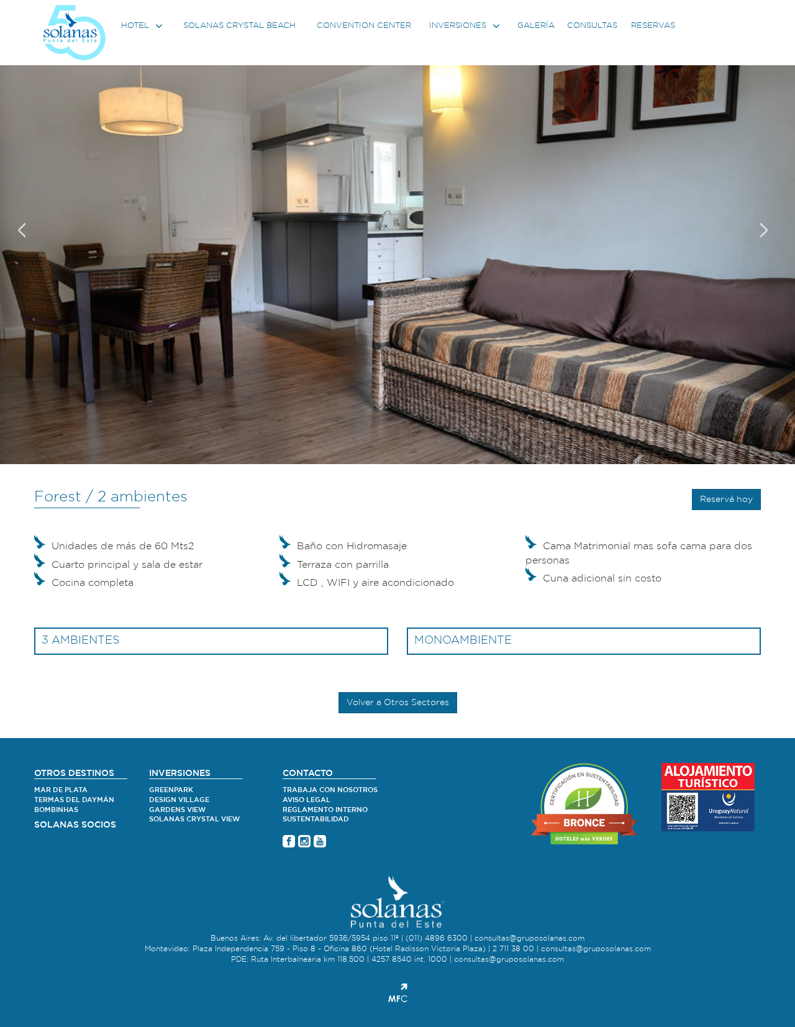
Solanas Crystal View (194, 819)
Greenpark (171, 790)
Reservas (653, 26)
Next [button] (764, 225)
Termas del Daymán (74, 799)
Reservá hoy (726, 499)
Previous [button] (22, 225)
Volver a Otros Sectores (398, 702)
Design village (179, 799)
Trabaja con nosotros (330, 790)
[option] (397, 232)
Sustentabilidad (316, 819)
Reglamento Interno (325, 809)
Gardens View (177, 809)
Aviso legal (306, 799)
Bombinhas (56, 809)
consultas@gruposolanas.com (529, 938)
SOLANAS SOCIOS (75, 825)
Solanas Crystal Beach (239, 26)
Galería (536, 26)
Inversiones (459, 26)
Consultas (592, 26)
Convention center (364, 26)
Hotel (136, 26)
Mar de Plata (61, 790)
